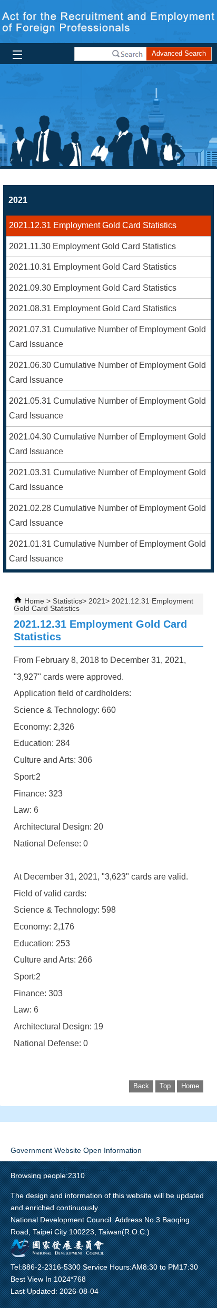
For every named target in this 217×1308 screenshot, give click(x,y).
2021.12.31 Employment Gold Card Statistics (92, 225)
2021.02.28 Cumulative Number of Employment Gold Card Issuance (107, 516)
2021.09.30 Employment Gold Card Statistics (92, 287)
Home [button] (190, 1086)
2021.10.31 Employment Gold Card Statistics (92, 266)
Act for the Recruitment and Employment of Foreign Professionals (108, 21)
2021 (96, 601)
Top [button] (165, 1086)
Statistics (67, 601)
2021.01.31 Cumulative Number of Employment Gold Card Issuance (107, 551)
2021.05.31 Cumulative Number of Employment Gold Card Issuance (107, 408)
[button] (127, 53)
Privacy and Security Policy (112, 1170)
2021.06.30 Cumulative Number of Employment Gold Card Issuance (107, 373)
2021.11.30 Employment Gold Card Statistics (92, 246)
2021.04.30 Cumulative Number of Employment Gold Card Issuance (107, 444)
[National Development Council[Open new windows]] (58, 1254)
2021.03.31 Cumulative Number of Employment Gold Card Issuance (107, 480)
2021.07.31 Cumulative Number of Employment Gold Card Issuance (107, 337)
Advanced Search (179, 53)
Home (34, 601)
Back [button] (141, 1086)
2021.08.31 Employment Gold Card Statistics (92, 308)
